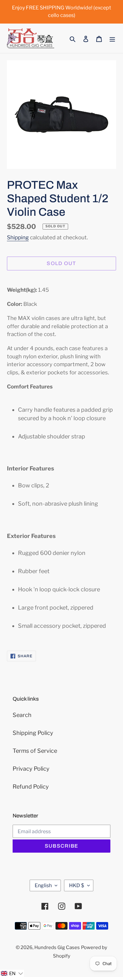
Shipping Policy (33, 733)
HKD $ (76, 885)
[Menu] (112, 38)
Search (22, 715)
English (43, 885)
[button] (12, 973)
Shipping (18, 237)
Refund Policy (31, 786)
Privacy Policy (31, 768)
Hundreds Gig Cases (57, 947)
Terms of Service (35, 750)
